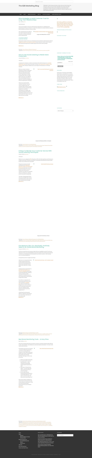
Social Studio (35, 425)
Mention (30, 424)
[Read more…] (21, 45)
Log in (60, 454)
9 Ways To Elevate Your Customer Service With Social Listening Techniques (35, 151)
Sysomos (47, 425)
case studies (34, 50)
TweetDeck (20, 426)
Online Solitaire (35, 146)
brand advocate (27, 333)
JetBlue (41, 240)
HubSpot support (37, 240)
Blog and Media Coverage (25, 436)
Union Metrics (24, 426)
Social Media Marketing (32, 144)
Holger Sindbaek (44, 145)
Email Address (60, 62)
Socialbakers (39, 425)
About (20, 434)
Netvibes (40, 424)
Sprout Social (43, 425)
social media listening (26, 241)
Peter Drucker (46, 240)
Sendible (50, 424)
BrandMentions (44, 422)
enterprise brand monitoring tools (33, 423)
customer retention (31, 145)
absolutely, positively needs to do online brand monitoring (25, 166)
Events (21, 441)
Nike (30, 146)
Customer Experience (25, 49)
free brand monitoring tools (43, 423)
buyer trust (30, 50)
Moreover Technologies (35, 424)
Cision (20, 423)
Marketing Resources (23, 439)
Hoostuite (20, 424)
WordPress (56, 454)
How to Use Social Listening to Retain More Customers (34, 55)
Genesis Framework (50, 454)
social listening (39, 146)
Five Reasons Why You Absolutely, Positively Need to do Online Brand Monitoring (34, 246)
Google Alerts (49, 423)
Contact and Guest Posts (23, 447)
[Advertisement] (65, 44)
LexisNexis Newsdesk (25, 424)
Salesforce (43, 424)
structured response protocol (40, 241)
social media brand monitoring (23, 425)
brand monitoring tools (35, 422)
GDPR (48, 50)
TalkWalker (50, 425)
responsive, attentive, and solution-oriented (27, 42)
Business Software (25, 421)
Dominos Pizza (39, 145)
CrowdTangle (23, 423)
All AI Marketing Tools (24, 440)
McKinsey (48, 145)
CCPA (37, 50)
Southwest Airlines (33, 241)
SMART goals (50, 240)
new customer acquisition (25, 146)
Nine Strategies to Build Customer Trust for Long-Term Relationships (34, 19)
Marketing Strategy (25, 332)
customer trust (41, 50)
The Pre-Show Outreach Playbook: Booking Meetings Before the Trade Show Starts (46, 445)
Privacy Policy (23, 437)
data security (45, 50)
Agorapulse (24, 422)
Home (20, 432)
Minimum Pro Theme (41, 454)
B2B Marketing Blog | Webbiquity (26, 1)
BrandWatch (49, 422)
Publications (22, 443)
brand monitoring (26, 50)
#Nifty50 (20, 444)
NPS (31, 146)
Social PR (36, 332)
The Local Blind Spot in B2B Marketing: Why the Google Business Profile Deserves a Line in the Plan (46, 436)
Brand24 (40, 422)
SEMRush (46, 424)
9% (30, 159)
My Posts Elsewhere (22, 446)
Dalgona (35, 145)
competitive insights (45, 333)
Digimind (26, 423)
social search (30, 425)
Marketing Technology (31, 421)
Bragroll (21, 435)
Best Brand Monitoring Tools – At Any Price (33, 339)
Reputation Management (32, 49)
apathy (24, 333)
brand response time (39, 333)
